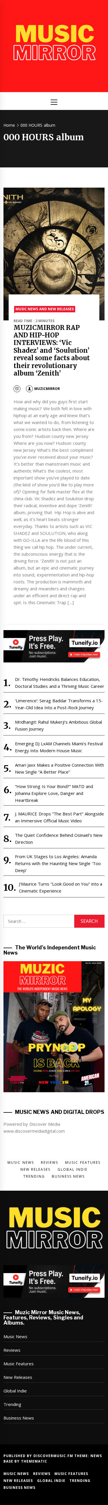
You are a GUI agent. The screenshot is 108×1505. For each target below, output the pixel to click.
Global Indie (15, 1391)
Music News (15, 1336)
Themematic (34, 1461)
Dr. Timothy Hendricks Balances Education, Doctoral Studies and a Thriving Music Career (59, 682)
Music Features (18, 1363)
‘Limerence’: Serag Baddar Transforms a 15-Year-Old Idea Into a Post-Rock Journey (59, 704)
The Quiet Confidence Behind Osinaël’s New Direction (59, 838)
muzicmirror (47, 388)
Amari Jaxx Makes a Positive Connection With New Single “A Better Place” (59, 768)
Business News (18, 1418)
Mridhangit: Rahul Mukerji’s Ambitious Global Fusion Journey (58, 725)
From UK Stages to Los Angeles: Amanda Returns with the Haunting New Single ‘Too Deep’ (58, 863)
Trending (12, 1404)
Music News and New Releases (45, 309)
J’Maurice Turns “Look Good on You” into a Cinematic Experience (60, 887)
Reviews (11, 1350)
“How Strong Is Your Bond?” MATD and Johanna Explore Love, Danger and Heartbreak (54, 793)
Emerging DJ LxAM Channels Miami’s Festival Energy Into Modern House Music (59, 747)
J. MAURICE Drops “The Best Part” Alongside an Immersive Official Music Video (59, 817)
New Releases (17, 1377)
